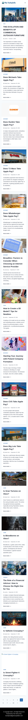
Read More (7, 52)
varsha (6, 38)
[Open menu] (25, 3)
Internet (5, 74)
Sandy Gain (7, 83)
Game (4, 488)
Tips (4, 23)
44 (13, 703)
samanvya (7, 269)
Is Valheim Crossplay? (13, 631)
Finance (5, 577)
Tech (4, 305)
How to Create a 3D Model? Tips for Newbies (12, 311)
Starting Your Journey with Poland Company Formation (13, 359)
